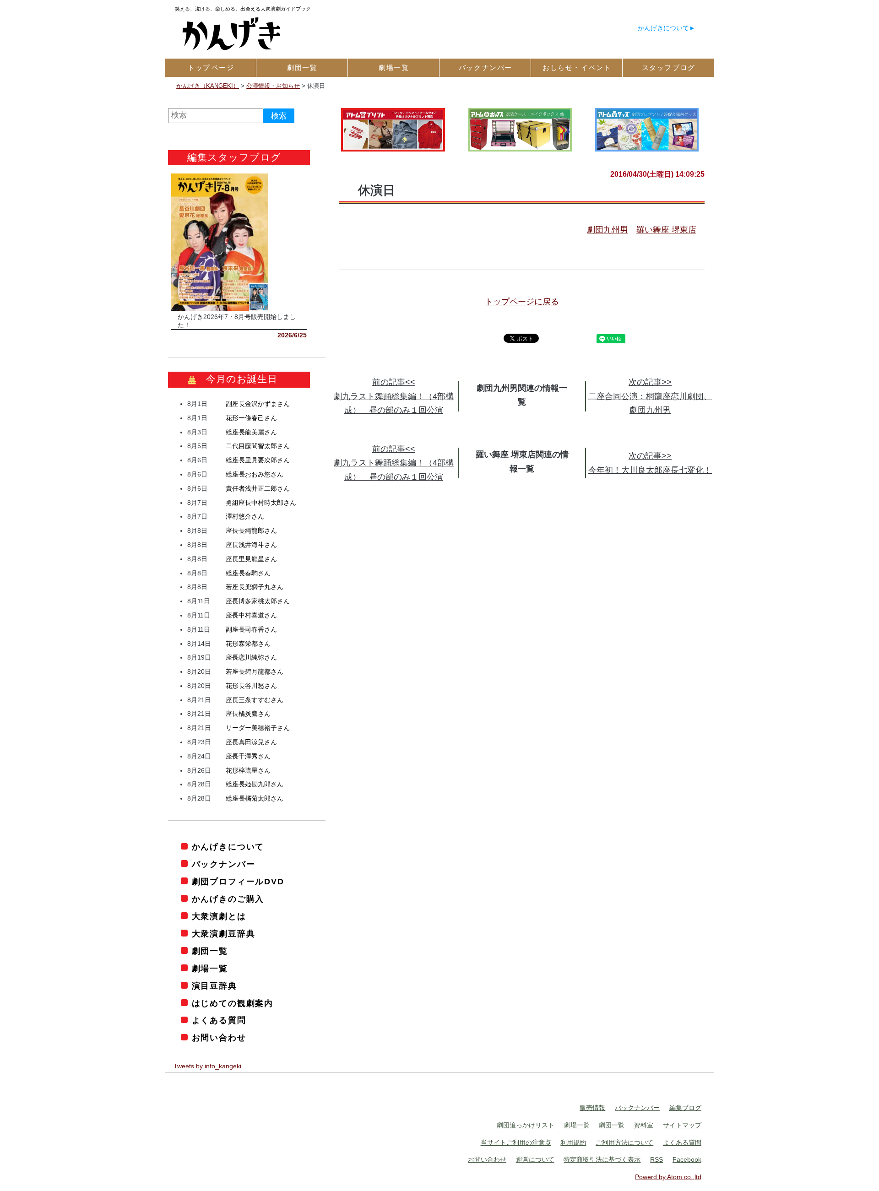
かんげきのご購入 (228, 899)
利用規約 (573, 1142)
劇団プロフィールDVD (238, 881)
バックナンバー (223, 864)
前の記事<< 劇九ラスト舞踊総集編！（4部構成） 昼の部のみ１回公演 (394, 396)
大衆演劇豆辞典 (223, 933)
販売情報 (592, 1107)
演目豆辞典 (214, 986)
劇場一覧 (210, 968)
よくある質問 (219, 1020)
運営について (535, 1159)
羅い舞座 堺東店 (666, 229)
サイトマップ (682, 1125)
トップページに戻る (522, 301)
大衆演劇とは (219, 916)
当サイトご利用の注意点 (516, 1142)
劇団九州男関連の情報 (518, 388)
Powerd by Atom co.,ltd (668, 1176)
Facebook (687, 1159)
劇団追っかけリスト (525, 1125)
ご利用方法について (624, 1142)
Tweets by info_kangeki (207, 1066)
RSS (656, 1159)
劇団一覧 (210, 951)
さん (258, 403)
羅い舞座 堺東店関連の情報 (522, 461)
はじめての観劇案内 (232, 1003)
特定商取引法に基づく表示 (602, 1159)
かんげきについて (663, 28)
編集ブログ (685, 1107)
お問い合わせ (219, 1037)
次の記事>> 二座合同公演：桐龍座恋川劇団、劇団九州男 (650, 396)
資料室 (643, 1125)
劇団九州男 (607, 229)
